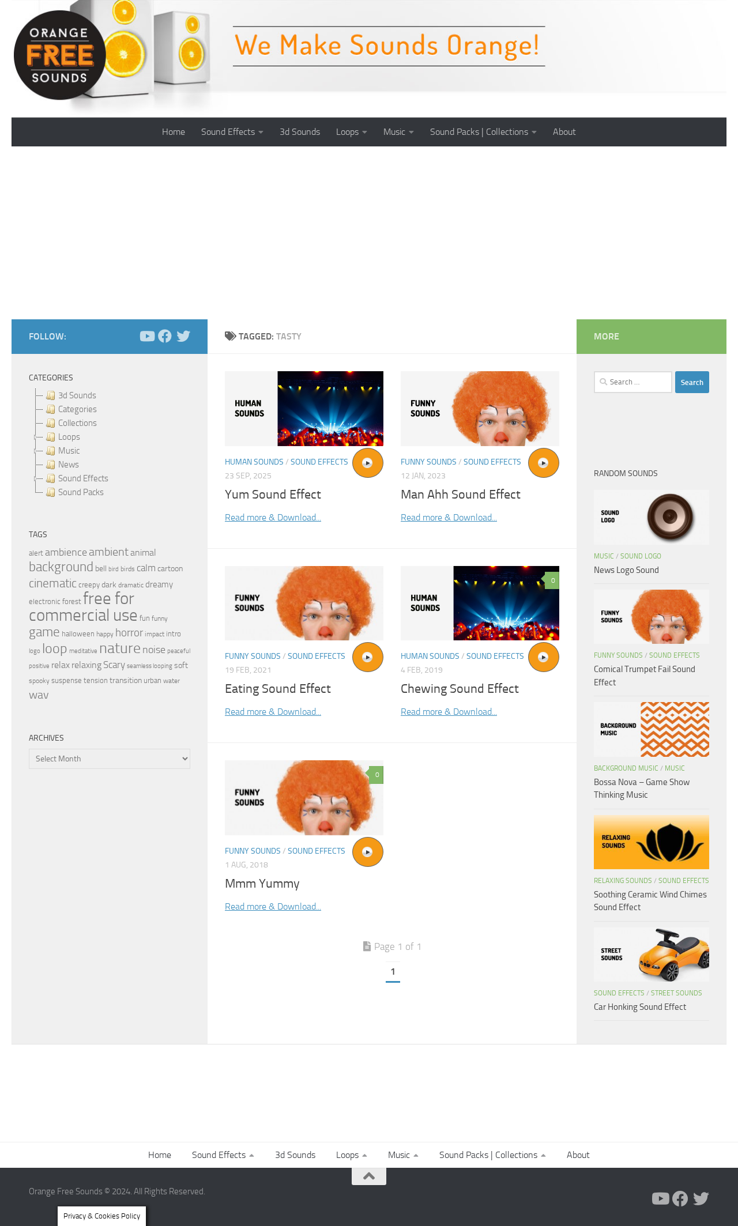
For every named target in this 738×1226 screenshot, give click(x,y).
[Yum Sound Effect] (304, 408)
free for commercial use (83, 607)
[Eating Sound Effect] (304, 603)
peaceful (178, 651)
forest (71, 601)
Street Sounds (676, 993)
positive (39, 666)
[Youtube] (146, 336)
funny (160, 618)
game (44, 632)
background (61, 567)
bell (101, 569)
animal (143, 552)
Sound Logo (640, 556)
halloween (78, 633)
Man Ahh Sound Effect (461, 494)
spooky (39, 681)
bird (113, 569)
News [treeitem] (68, 464)
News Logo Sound (626, 570)
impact (154, 634)
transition (126, 680)
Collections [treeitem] (77, 423)
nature (120, 648)
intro (173, 633)
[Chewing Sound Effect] (480, 603)
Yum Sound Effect (273, 494)
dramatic (131, 585)
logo (34, 651)
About (564, 131)
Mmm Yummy (262, 883)
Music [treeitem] (69, 451)
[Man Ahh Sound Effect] (480, 408)
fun (145, 618)
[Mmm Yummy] (304, 797)
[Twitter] (183, 336)
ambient (109, 552)
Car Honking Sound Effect (640, 1007)
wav (39, 694)
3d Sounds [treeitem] (77, 395)
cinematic (53, 583)
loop (54, 648)
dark (108, 584)
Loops (347, 131)
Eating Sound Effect (278, 688)
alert (36, 553)
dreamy (159, 584)
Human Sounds (254, 462)
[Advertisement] (369, 233)
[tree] (109, 443)
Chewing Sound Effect (460, 688)
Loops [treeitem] (69, 437)
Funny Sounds (429, 462)
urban (152, 680)
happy (105, 634)
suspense (66, 680)
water (171, 681)
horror (129, 633)
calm (146, 568)
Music (394, 131)
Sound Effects (228, 131)
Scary (114, 664)
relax (60, 664)
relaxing (86, 665)
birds (128, 569)
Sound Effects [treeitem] (83, 478)
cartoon (170, 569)
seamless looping (149, 666)
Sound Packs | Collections (479, 131)
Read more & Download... (273, 517)
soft (181, 665)
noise (153, 649)
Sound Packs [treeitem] (81, 492)
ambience (66, 552)
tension (96, 680)
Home (173, 131)
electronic (45, 601)
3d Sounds (300, 131)
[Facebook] (165, 336)
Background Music (626, 768)
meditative (83, 651)
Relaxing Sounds (623, 881)
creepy (89, 584)
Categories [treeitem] (77, 409)
